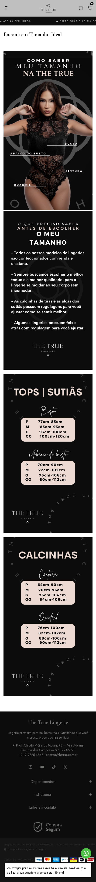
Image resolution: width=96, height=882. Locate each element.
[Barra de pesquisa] (80, 8)
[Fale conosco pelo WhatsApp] (86, 853)
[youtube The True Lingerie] (42, 767)
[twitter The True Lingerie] (65, 767)
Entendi (60, 873)
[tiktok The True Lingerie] (54, 767)
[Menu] (7, 8)
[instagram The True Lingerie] (30, 767)
